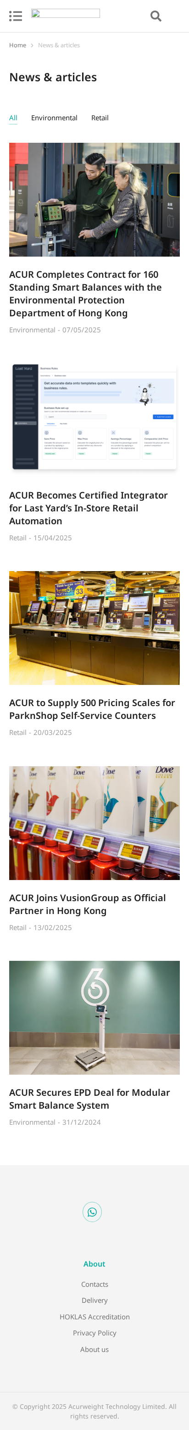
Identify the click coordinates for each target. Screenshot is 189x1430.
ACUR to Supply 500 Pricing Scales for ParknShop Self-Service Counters (92, 709)
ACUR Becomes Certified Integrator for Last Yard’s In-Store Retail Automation (88, 508)
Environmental (54, 117)
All (13, 117)
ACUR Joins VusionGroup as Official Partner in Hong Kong (87, 904)
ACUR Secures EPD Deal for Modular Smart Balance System (89, 1098)
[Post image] (94, 200)
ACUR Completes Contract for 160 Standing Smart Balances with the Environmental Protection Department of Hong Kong (85, 293)
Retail (100, 117)
